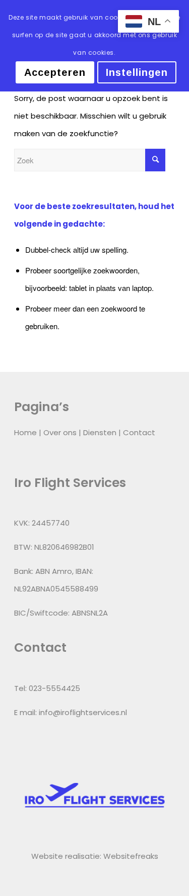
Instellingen (137, 72)
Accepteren (55, 72)
